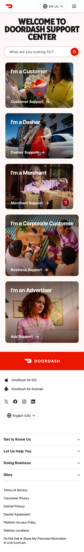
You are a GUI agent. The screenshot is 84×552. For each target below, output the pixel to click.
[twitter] (6, 403)
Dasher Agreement (17, 514)
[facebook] (15, 403)
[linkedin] (33, 403)
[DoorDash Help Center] (42, 361)
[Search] (75, 52)
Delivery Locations (16, 530)
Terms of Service (15, 490)
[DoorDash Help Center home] (9, 6)
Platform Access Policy (20, 522)
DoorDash (19, 542)
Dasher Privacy (14, 506)
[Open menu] (74, 6)
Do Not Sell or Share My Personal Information (35, 538)
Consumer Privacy (16, 498)
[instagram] (24, 403)
